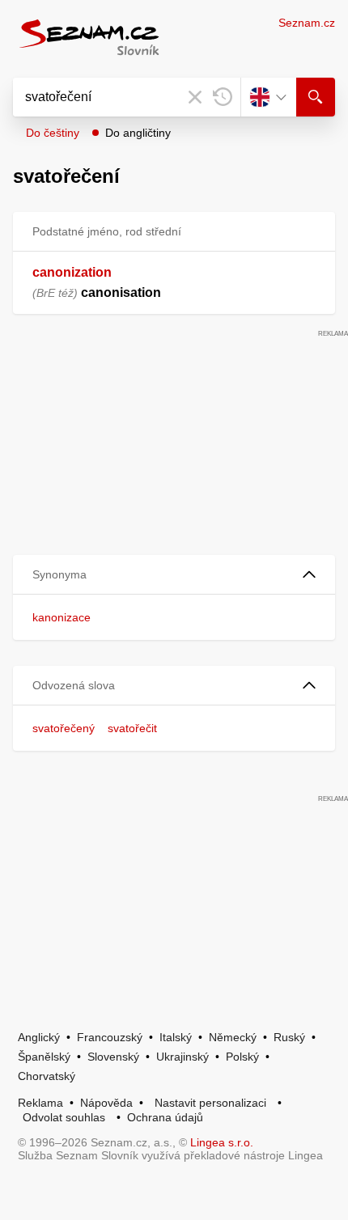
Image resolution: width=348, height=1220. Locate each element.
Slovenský (113, 1056)
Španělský (44, 1056)
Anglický (39, 1037)
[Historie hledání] (222, 97)
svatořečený (63, 728)
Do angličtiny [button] (138, 132)
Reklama (40, 1102)
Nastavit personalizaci (210, 1102)
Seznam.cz (306, 22)
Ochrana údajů (165, 1117)
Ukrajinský (182, 1056)
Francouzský (109, 1037)
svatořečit (132, 728)
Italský (175, 1037)
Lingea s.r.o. (221, 1142)
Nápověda (106, 1102)
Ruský (289, 1037)
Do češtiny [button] (52, 132)
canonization (72, 272)
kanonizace (61, 617)
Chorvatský (46, 1076)
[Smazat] (195, 97)
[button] (174, 575)
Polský (242, 1056)
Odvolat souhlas (64, 1117)
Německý (233, 1037)
